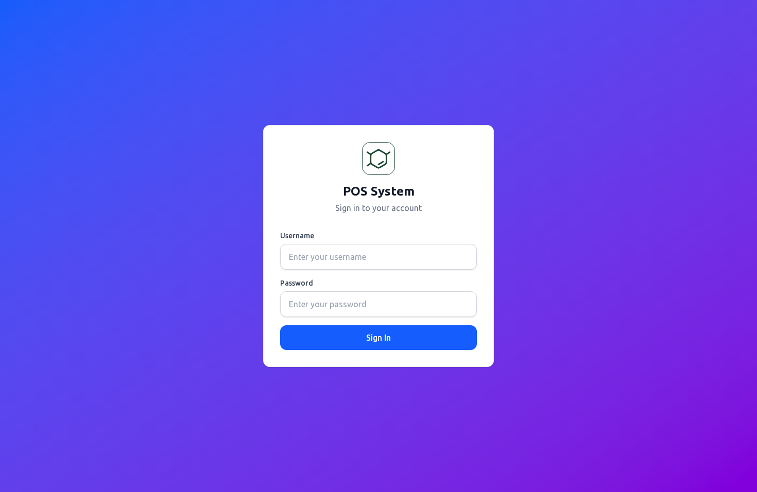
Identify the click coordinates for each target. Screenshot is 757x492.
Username (297, 236)
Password (296, 283)
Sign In (378, 337)
